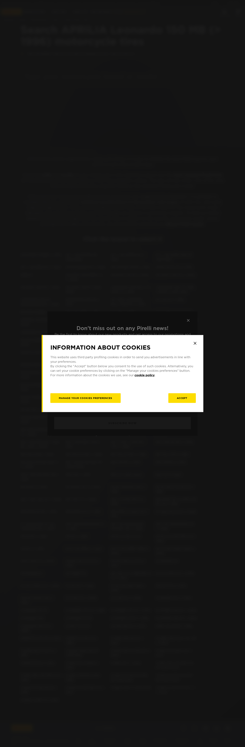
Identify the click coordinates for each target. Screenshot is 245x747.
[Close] (195, 343)
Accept (182, 398)
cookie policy (144, 375)
